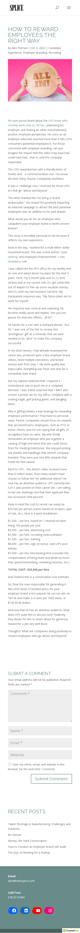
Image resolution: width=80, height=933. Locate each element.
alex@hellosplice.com (21, 881)
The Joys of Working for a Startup (29, 852)
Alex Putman (20, 48)
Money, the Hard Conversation (27, 841)
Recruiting (55, 52)
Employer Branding (35, 52)
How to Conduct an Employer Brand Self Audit (37, 847)
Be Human (14, 835)
